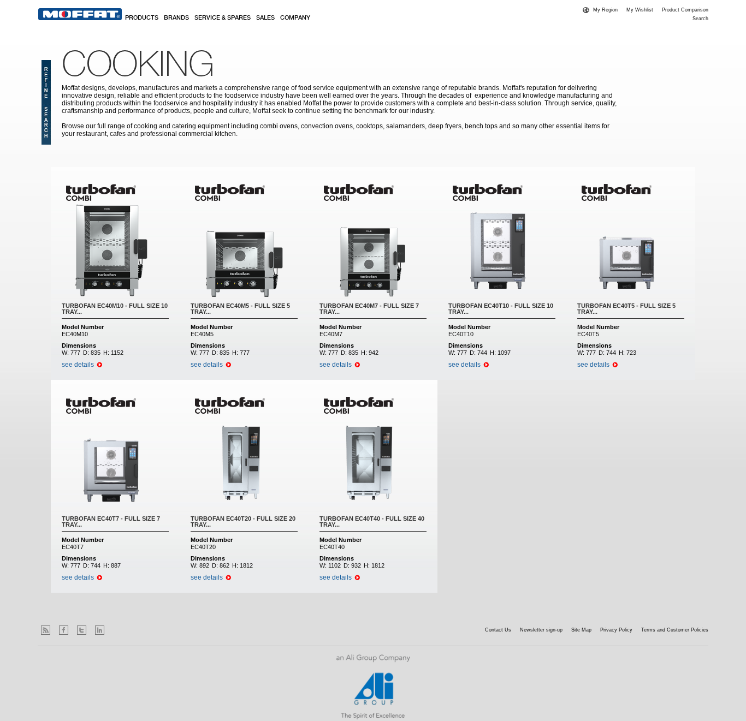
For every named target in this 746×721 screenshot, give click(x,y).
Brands (176, 18)
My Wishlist (639, 10)
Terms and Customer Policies (674, 630)
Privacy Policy (616, 630)
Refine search (46, 102)
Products (141, 18)
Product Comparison (685, 10)
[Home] (80, 14)
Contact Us (498, 630)
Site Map (581, 630)
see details (78, 364)
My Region (605, 10)
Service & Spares (222, 18)
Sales (265, 18)
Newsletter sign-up (541, 630)
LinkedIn (99, 630)
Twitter (81, 630)
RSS (45, 630)
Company (295, 18)
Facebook (63, 630)
